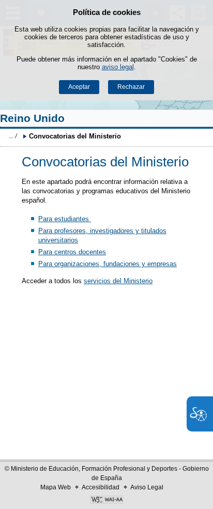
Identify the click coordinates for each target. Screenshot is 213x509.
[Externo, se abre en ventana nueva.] (106, 501)
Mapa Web (55, 487)
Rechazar (131, 86)
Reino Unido (32, 118)
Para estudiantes (64, 219)
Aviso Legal (146, 487)
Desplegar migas (13, 136)
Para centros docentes (72, 252)
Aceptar (79, 86)
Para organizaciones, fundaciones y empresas (107, 264)
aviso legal (118, 67)
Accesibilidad (100, 487)
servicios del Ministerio (118, 281)
